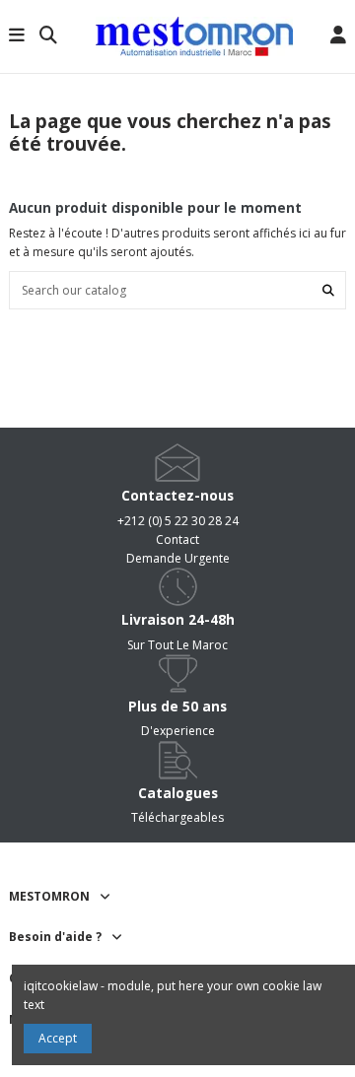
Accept (57, 1038)
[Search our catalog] (328, 290)
